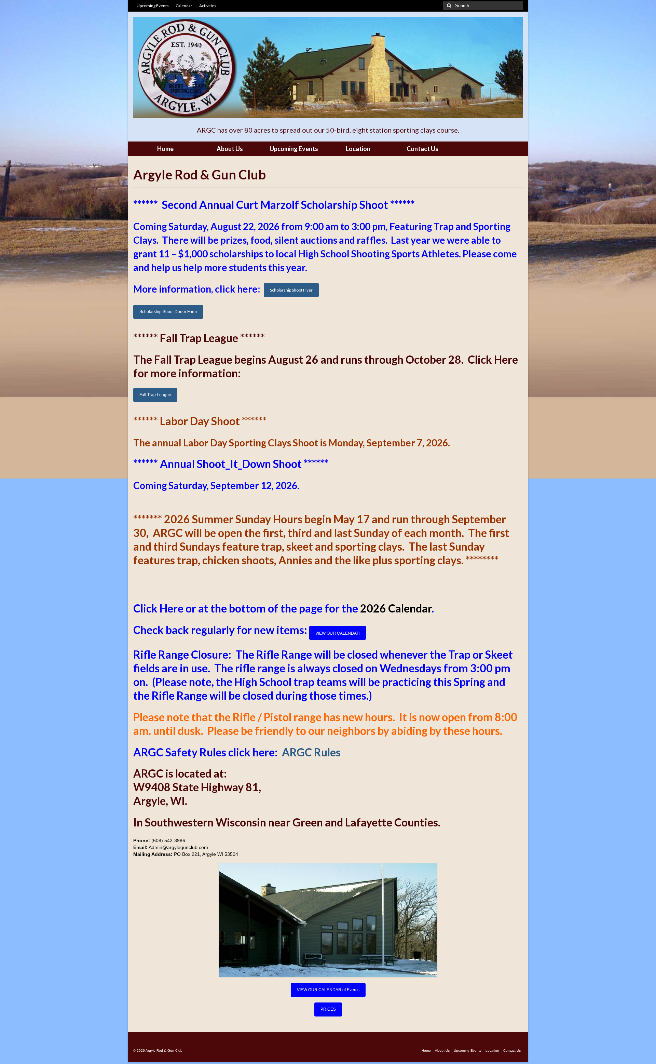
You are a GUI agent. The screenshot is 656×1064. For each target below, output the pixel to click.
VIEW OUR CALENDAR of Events (328, 989)
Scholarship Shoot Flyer (291, 290)
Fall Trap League (155, 394)
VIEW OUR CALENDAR (337, 633)
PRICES (328, 1009)
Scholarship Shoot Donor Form (168, 311)
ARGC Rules (311, 752)
